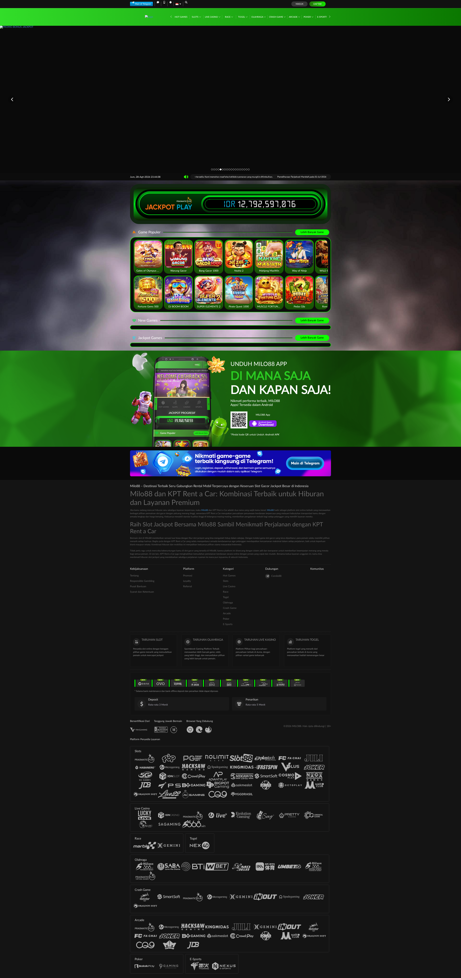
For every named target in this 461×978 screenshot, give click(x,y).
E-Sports (322, 17)
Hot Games (181, 17)
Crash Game (276, 17)
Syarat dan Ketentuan (142, 592)
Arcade (293, 17)
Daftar (317, 4)
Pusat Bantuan (138, 586)
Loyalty (187, 581)
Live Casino (211, 17)
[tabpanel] (230, 99)
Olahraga (257, 17)
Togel (242, 17)
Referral (187, 586)
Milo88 (204, 510)
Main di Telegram (143, 4)
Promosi (187, 575)
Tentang (134, 575)
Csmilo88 (276, 576)
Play (184, 207)
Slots (195, 17)
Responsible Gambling (142, 581)
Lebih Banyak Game (312, 232)
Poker (307, 17)
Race (228, 17)
